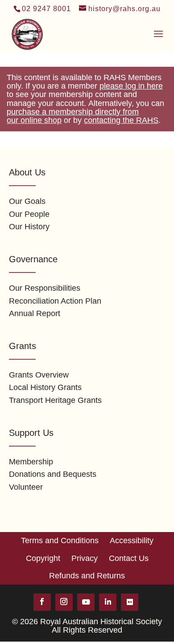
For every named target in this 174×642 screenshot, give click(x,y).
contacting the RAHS (121, 120)
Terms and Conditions (60, 540)
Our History (29, 226)
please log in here (131, 85)
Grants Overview (39, 374)
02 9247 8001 (46, 8)
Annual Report (34, 313)
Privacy (84, 558)
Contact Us (129, 558)
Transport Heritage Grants (55, 400)
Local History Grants (45, 387)
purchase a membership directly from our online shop (73, 116)
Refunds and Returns (87, 575)
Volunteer (26, 487)
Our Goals (27, 201)
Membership (31, 461)
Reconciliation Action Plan (55, 301)
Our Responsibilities (44, 288)
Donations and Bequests (52, 474)
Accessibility (131, 540)
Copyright (43, 558)
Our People (29, 214)
